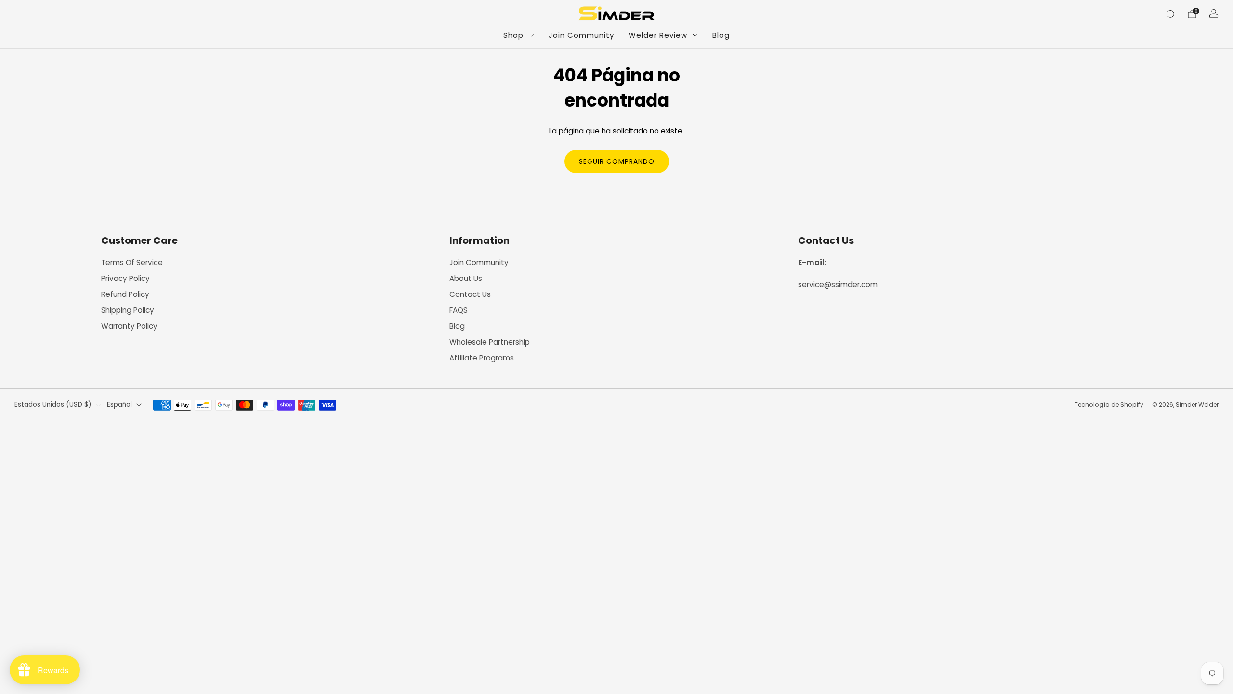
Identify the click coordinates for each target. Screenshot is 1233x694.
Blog (721, 35)
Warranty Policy (129, 326)
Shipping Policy (127, 310)
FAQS (458, 310)
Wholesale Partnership (489, 342)
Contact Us (470, 294)
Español (119, 404)
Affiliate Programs (481, 358)
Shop (513, 35)
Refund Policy (125, 294)
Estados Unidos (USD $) (53, 404)
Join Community (581, 35)
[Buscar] (1170, 14)
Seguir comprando (617, 161)
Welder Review (658, 35)
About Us (465, 278)
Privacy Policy (125, 278)
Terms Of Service (132, 262)
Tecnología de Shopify (1109, 404)
